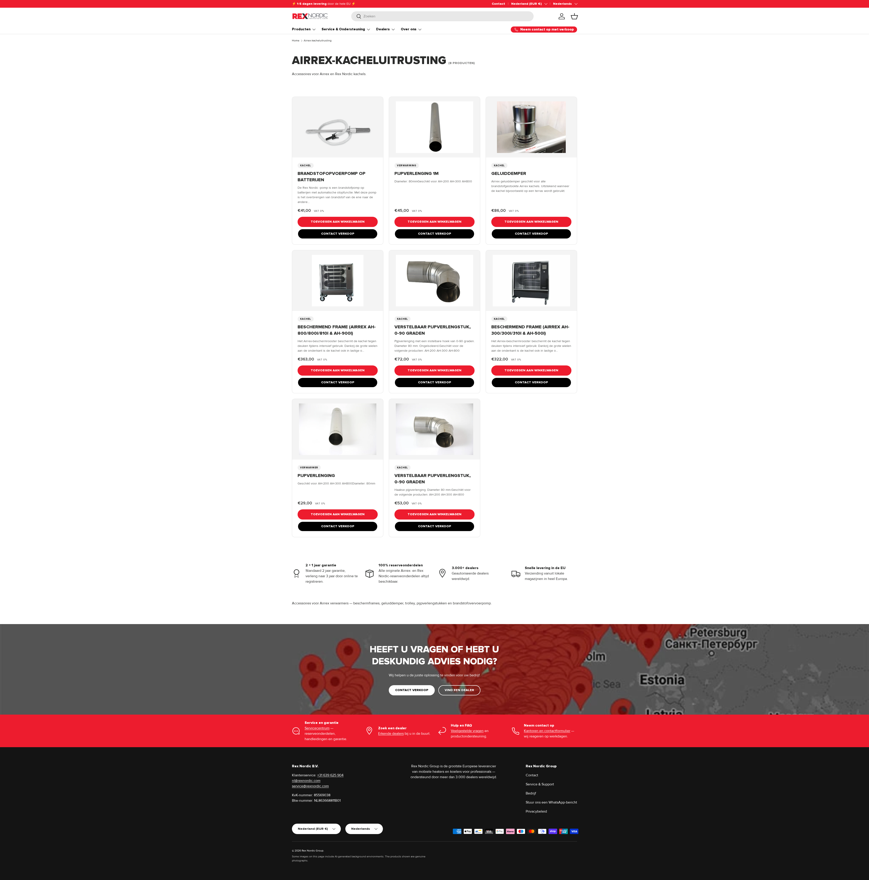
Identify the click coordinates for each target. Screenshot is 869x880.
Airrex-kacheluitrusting (318, 40)
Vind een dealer (459, 690)
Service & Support (540, 784)
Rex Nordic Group (312, 850)
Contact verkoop (337, 234)
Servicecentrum (317, 728)
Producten (301, 29)
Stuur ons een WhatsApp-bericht (551, 802)
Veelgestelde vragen (467, 731)
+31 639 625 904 (330, 775)
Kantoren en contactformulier (547, 731)
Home (295, 40)
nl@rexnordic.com (306, 780)
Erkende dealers (391, 733)
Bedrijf (531, 793)
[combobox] (442, 16)
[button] (574, 16)
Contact (498, 4)
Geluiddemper (508, 173)
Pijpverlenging (316, 475)
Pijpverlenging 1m (416, 173)
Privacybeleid (536, 811)
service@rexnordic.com (310, 786)
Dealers (383, 29)
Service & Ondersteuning (343, 29)
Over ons (408, 29)
